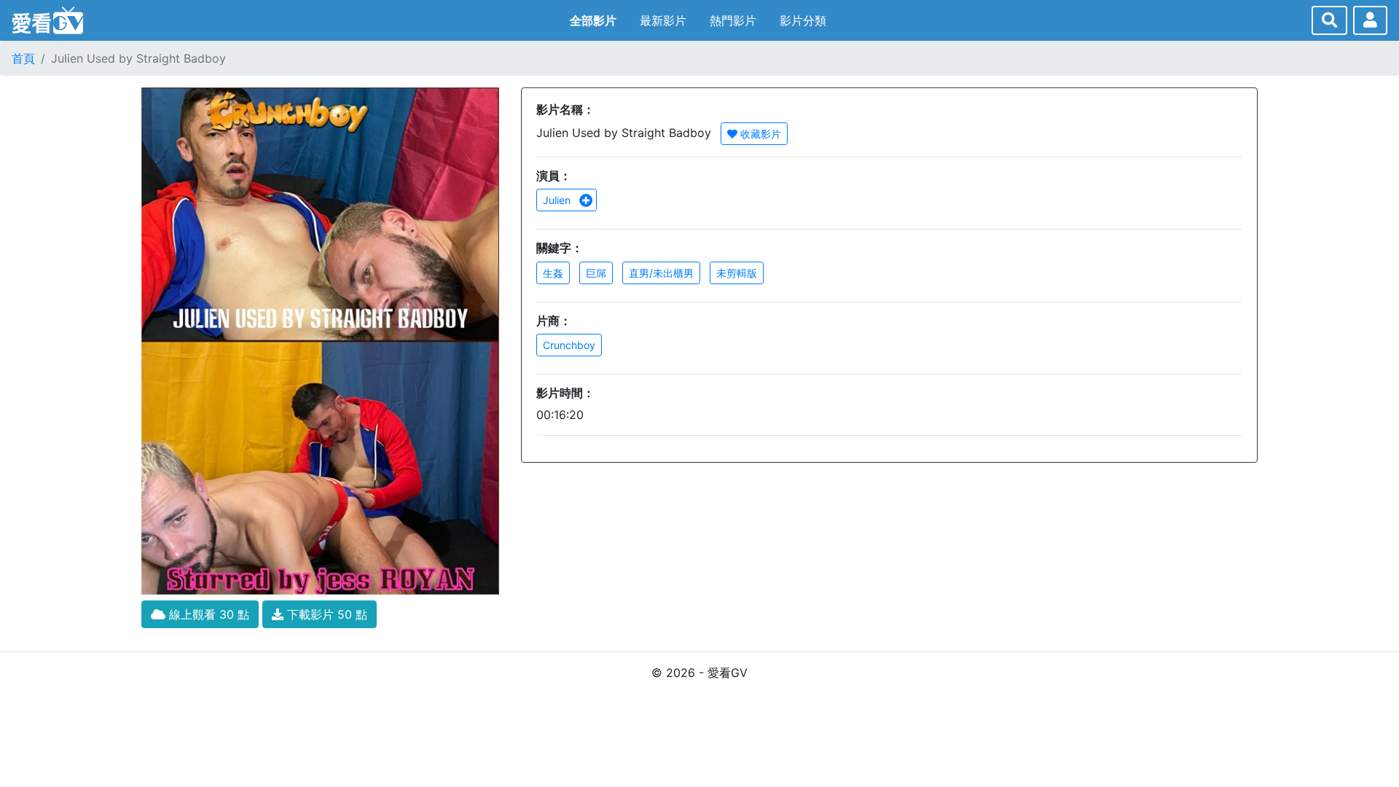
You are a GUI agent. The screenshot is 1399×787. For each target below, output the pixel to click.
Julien (558, 200)
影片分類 (803, 20)
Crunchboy (569, 345)
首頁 (23, 58)
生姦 (553, 273)
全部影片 (593, 20)
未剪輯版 (736, 273)
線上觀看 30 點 (207, 614)
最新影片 (663, 20)
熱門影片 (733, 20)
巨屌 (596, 273)
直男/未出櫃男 (661, 273)
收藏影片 (759, 134)
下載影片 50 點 (325, 614)
